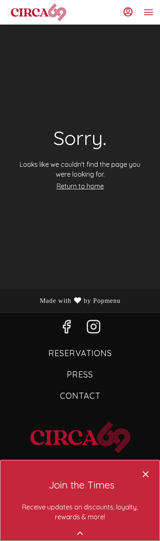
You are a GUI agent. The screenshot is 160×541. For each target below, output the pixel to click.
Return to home (80, 186)
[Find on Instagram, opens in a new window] (93, 329)
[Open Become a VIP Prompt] (80, 533)
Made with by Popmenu (63, 301)
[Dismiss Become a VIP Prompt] (145, 474)
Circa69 (80, 437)
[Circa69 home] (43, 12)
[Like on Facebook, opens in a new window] (66, 329)
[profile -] (128, 12)
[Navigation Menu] (148, 12)
